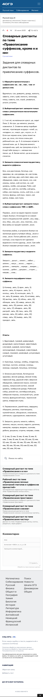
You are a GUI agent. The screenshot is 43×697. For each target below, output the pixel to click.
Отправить (33, 563)
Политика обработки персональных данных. (17, 647)
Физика (10, 588)
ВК (14, 637)
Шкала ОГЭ (30, 585)
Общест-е (11, 591)
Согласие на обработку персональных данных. (18, 649)
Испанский (12, 624)
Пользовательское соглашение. (13, 651)
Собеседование (22, 10)
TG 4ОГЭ (34, 30)
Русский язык (8, 10)
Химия (9, 598)
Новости (29, 581)
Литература (12, 608)
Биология (11, 601)
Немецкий (11, 618)
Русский (10, 585)
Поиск (27, 578)
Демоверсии (31, 588)
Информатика (13, 611)
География (11, 595)
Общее (28, 591)
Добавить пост (8, 673)
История (10, 604)
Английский (12, 614)
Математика (36, 10)
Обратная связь (8, 669)
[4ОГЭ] (7, 3)
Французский (13, 621)
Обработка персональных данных (29, 567)
